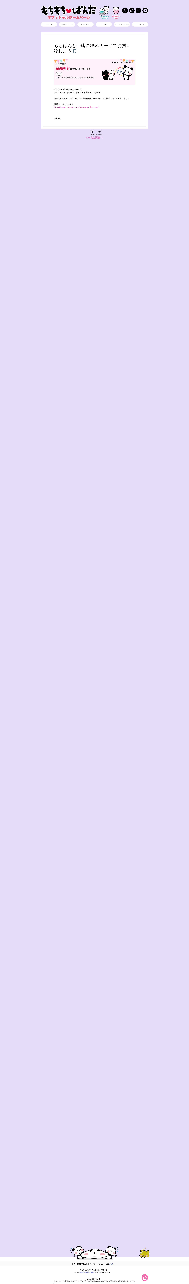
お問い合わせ (84, 1272)
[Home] (145, 1277)
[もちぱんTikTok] (132, 10)
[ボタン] (49, 24)
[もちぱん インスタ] (138, 10)
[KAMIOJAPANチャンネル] (145, 10)
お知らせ (57, 118)
